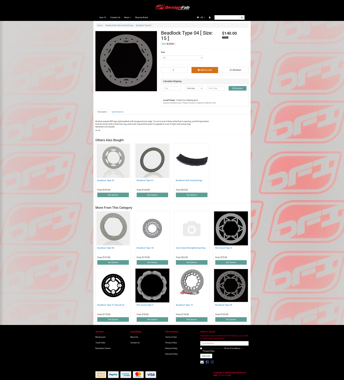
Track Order (100, 343)
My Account (100, 337)
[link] (207, 362)
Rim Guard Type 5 (223, 248)
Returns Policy (171, 348)
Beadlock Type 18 (145, 248)
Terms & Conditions (232, 348)
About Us (134, 337)
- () (201, 17)
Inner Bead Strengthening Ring (190, 248)
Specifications (118, 112)
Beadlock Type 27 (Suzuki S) (110, 305)
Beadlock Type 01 (145, 180)
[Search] (242, 17)
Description (102, 112)
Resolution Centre (103, 348)
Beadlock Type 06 (105, 248)
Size (163, 52)
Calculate (238, 88)
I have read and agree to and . (223, 349)
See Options (113, 195)
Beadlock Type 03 (105, 180)
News (127, 17)
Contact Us (115, 17)
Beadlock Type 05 (223, 305)
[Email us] (202, 362)
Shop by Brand (141, 17)
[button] (235, 70)
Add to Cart (206, 70)
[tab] (102, 112)
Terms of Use (171, 337)
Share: (164, 44)
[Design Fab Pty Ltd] (172, 7)
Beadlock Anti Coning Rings (189, 180)
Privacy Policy (171, 343)
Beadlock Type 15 (184, 305)
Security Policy (171, 354)
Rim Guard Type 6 (145, 305)
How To (102, 17)
